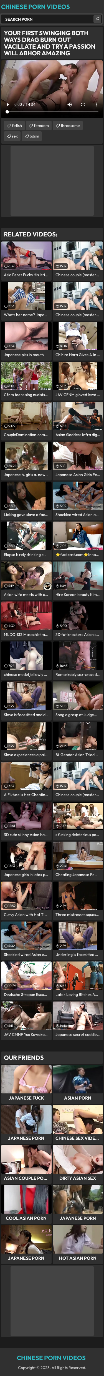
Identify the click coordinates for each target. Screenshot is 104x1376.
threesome (70, 125)
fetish (17, 125)
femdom (41, 125)
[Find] (97, 19)
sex (15, 136)
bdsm (34, 136)
